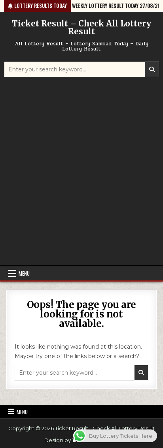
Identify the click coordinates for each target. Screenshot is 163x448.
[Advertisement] (81, 172)
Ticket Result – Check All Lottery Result (81, 27)
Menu (24, 273)
